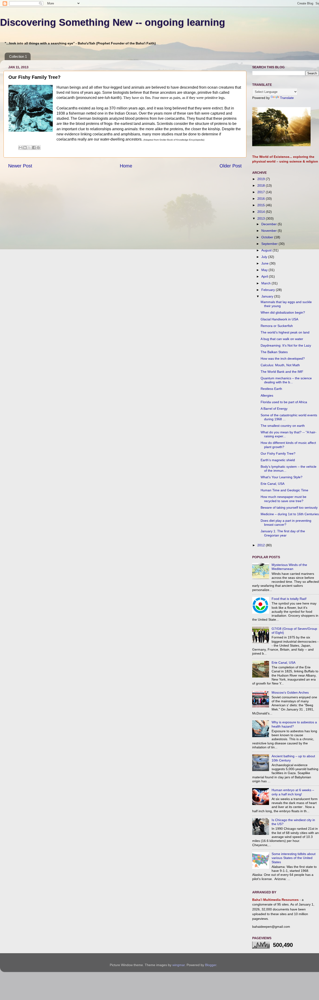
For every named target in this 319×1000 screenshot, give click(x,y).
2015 (261, 205)
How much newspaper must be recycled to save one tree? (283, 499)
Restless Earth (271, 389)
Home (126, 165)
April (265, 276)
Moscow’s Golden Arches (290, 692)
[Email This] (20, 147)
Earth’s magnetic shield (278, 460)
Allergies (267, 395)
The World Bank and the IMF (282, 371)
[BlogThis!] (25, 147)
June (265, 263)
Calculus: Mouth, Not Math (280, 365)
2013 (261, 218)
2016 (261, 198)
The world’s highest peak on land (285, 332)
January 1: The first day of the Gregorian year (283, 533)
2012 (261, 545)
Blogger (210, 965)
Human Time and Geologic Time (284, 490)
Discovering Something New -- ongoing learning (112, 22)
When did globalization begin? (283, 312)
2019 (261, 179)
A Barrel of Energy (274, 408)
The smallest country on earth (283, 426)
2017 (261, 192)
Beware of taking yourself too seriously (289, 507)
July (264, 257)
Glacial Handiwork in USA (279, 319)
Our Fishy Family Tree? (278, 453)
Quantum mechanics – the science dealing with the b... (286, 380)
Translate (287, 98)
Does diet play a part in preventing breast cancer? (286, 522)
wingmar (178, 965)
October (267, 237)
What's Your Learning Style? (281, 477)
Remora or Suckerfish (277, 326)
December (269, 224)
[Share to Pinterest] (38, 147)
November (269, 230)
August (267, 250)
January (267, 296)
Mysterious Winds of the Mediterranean (289, 567)
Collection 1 (18, 56)
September (270, 244)
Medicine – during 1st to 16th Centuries (290, 514)
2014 (261, 212)
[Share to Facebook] (34, 147)
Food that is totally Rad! (289, 599)
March (266, 283)
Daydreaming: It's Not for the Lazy (286, 345)
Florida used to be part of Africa (284, 402)
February (268, 290)
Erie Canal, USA (272, 484)
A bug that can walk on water (282, 339)
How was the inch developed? (283, 358)
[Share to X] (29, 147)
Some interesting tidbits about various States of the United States (293, 858)
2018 (261, 185)
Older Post (231, 165)
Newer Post (20, 165)
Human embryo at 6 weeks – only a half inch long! (293, 792)
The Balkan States (274, 352)
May (265, 270)
